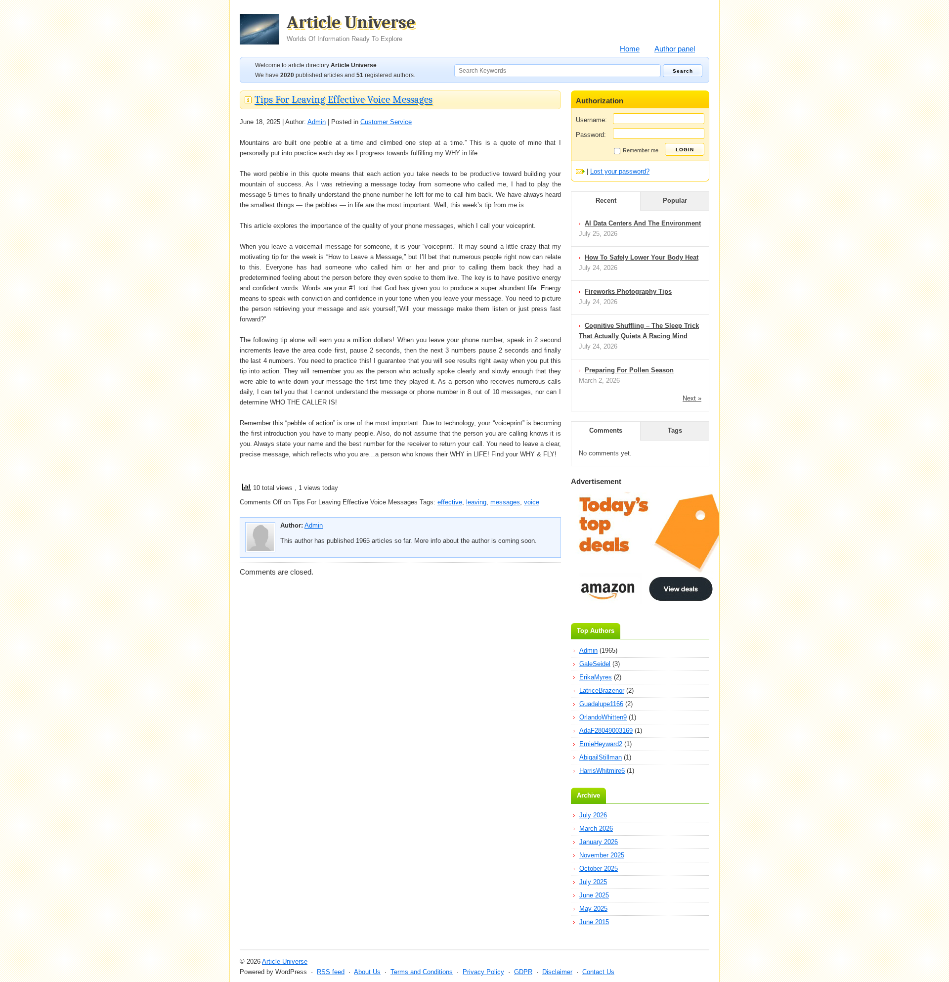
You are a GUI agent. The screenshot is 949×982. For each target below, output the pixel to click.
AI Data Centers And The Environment (643, 223)
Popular (675, 200)
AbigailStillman (600, 757)
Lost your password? (619, 171)
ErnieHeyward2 (600, 744)
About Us (367, 972)
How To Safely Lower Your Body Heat (641, 257)
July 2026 (593, 815)
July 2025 (593, 882)
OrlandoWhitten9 (603, 717)
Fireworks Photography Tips (628, 291)
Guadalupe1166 (601, 704)
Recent (606, 200)
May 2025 (593, 908)
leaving (476, 502)
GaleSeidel (594, 664)
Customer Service (386, 122)
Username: (591, 120)
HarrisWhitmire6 (602, 770)
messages (505, 502)
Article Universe (351, 28)
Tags (675, 430)
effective (449, 502)
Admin (316, 122)
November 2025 (601, 855)
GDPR (523, 972)
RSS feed (331, 972)
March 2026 (596, 828)
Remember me (640, 150)
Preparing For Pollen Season (629, 370)
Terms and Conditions (421, 972)
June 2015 (594, 922)
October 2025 (598, 868)
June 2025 (594, 895)
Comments (605, 430)
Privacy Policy (483, 972)
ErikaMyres (595, 677)
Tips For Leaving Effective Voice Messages (343, 99)
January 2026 (598, 842)
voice (531, 502)
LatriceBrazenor (601, 690)
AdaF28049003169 (606, 730)
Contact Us (598, 972)
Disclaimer (557, 972)
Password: (591, 134)
